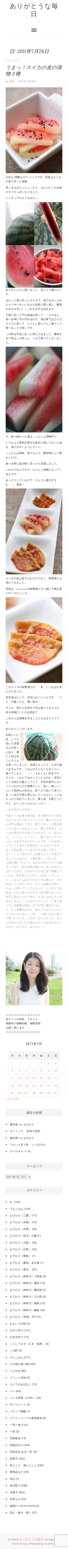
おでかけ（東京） (20, 1269)
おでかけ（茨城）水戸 (23, 1316)
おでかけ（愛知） (20, 1255)
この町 (14, 1350)
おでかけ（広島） (20, 1249)
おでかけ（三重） (20, 1215)
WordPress (50, 1543)
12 (19, 1078)
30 (48, 1093)
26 (19, 1093)
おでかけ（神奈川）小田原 (26, 1276)
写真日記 (15, 1445)
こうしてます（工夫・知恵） (27, 1343)
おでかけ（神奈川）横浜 (24, 1283)
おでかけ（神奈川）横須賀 (26, 1289)
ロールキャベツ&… (21, 1151)
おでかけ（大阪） (20, 1242)
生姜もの (15, 1499)
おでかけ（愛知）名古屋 (24, 1262)
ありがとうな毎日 (34, 10)
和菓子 (14, 1458)
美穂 (11, 81)
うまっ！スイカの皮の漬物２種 (34, 70)
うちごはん (13, 60)
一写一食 (15, 1424)
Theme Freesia (20, 1543)
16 (48, 1078)
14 (34, 1078)
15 (41, 1078)
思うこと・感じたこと (23, 1465)
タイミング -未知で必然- (25, 1131)
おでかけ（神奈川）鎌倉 (24, 1310)
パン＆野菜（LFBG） (22, 1397)
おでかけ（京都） (20, 1222)
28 (34, 1093)
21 (34, 1085)
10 (55, 1070)
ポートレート (18, 1404)
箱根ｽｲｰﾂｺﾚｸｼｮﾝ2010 (22, 1505)
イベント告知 (18, 1377)
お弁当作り (16, 1337)
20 (26, 1085)
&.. (11, 1202)
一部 (12, 1431)
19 (19, 1085)
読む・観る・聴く (20, 1512)
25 (12, 1093)
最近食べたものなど (22, 1124)
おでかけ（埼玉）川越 (23, 1235)
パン (12, 1391)
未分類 (14, 1485)
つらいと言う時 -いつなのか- (28, 1144)
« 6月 (9, 1099)
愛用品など (16, 1471)
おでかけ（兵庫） (20, 1229)
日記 (12, 1478)
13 (26, 1078)
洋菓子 (14, 1492)
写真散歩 (15, 1438)
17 (55, 1078)
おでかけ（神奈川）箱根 (24, 1303)
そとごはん (16, 1357)
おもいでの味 (18, 1323)
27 (26, 1093)
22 (41, 1085)
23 (48, 1085)
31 (55, 1093)
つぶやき (15, 1370)
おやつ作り (16, 1330)
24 (55, 1085)
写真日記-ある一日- (21, 1451)
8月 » (17, 1099)
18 (12, 1085)
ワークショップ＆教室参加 (26, 1418)
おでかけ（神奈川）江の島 (26, 1296)
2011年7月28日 (27, 81)
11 (12, 1078)
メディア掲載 (18, 1411)
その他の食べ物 (19, 1364)
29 (41, 1093)
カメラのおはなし (20, 1384)
